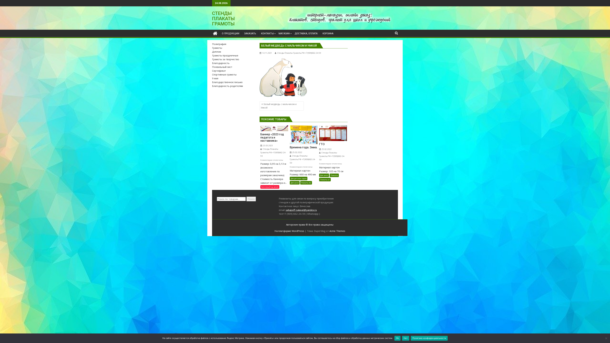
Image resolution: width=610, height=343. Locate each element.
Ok (397, 338)
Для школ (295, 183)
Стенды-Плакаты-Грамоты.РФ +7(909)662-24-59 (299, 53)
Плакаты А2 (306, 183)
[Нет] (606, 338)
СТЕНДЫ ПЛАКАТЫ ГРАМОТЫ (223, 18)
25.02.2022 (297, 152)
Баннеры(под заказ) (269, 187)
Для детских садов (298, 178)
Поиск (251, 199)
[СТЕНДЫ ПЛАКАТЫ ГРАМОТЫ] (215, 33)
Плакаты (334, 175)
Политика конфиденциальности (429, 338)
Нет (406, 338)
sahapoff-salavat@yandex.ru (301, 210)
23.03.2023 (267, 145)
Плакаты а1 (325, 179)
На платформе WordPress (289, 230)
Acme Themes (337, 230)
